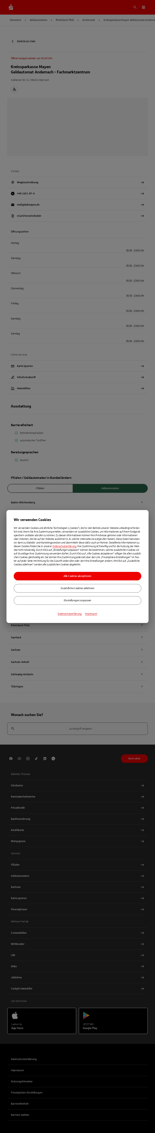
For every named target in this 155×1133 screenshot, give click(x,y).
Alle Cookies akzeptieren (77, 576)
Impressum (91, 613)
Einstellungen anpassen (77, 600)
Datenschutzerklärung (64, 546)
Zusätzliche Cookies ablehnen (77, 588)
